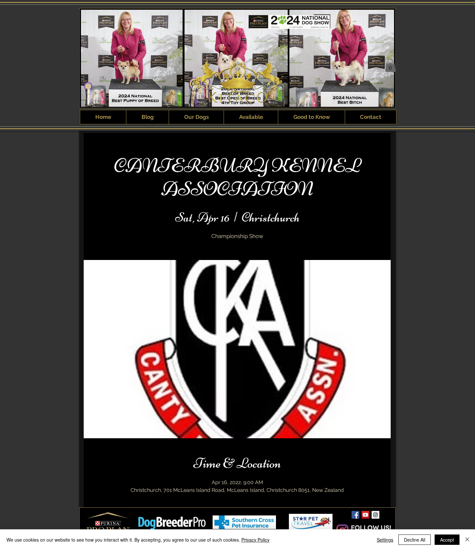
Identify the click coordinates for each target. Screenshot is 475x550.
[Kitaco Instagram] (375, 515)
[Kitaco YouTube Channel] (365, 515)
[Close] (467, 539)
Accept (447, 539)
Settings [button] (385, 539)
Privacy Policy (255, 539)
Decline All (414, 539)
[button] (390, 65)
